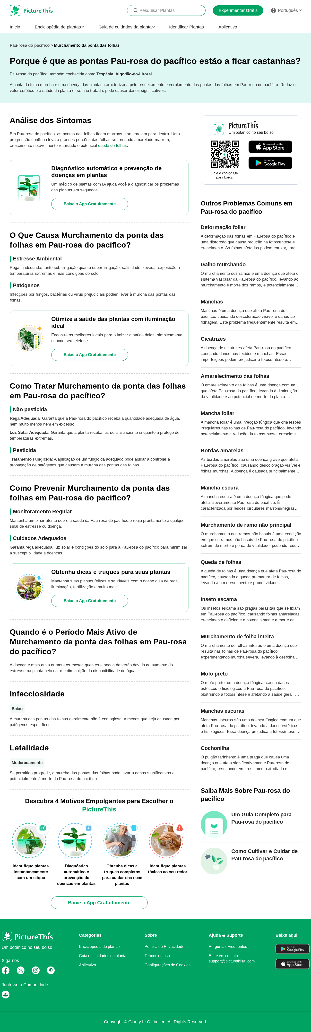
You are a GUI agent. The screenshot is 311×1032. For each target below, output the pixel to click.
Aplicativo (227, 27)
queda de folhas (112, 145)
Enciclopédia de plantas (100, 946)
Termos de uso (157, 956)
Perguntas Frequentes (228, 946)
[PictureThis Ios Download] (270, 147)
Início (15, 27)
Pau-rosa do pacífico (30, 45)
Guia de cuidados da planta (102, 956)
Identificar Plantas (186, 27)
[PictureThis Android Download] (270, 163)
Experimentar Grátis (238, 10)
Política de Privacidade (164, 946)
